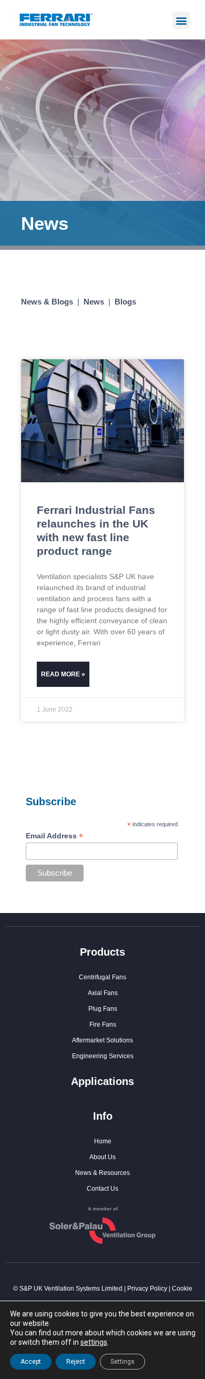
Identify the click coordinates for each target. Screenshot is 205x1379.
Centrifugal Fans (102, 977)
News (94, 301)
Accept (30, 1361)
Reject (75, 1361)
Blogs (125, 301)
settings (93, 1342)
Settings (122, 1361)
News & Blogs (47, 301)
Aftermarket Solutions (102, 1040)
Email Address (54, 836)
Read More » (63, 674)
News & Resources (102, 1173)
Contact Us (102, 1188)
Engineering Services (103, 1056)
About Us (102, 1157)
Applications (102, 1081)
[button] (181, 20)
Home (102, 1141)
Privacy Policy (147, 1288)
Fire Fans (102, 1024)
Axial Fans (103, 993)
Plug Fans (102, 1008)
